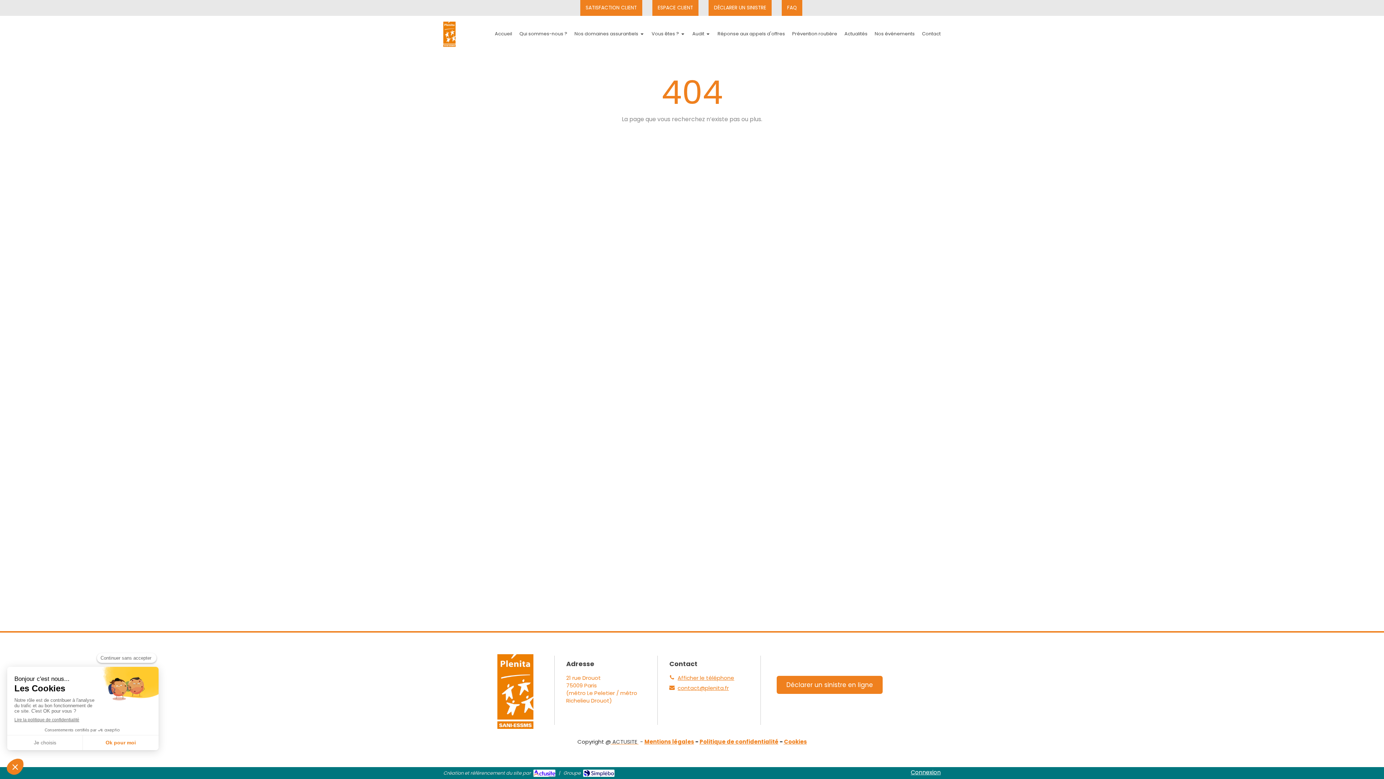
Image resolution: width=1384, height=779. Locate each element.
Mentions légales (669, 741)
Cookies (795, 741)
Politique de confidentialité (739, 741)
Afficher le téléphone (706, 678)
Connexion (926, 772)
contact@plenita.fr (703, 688)
